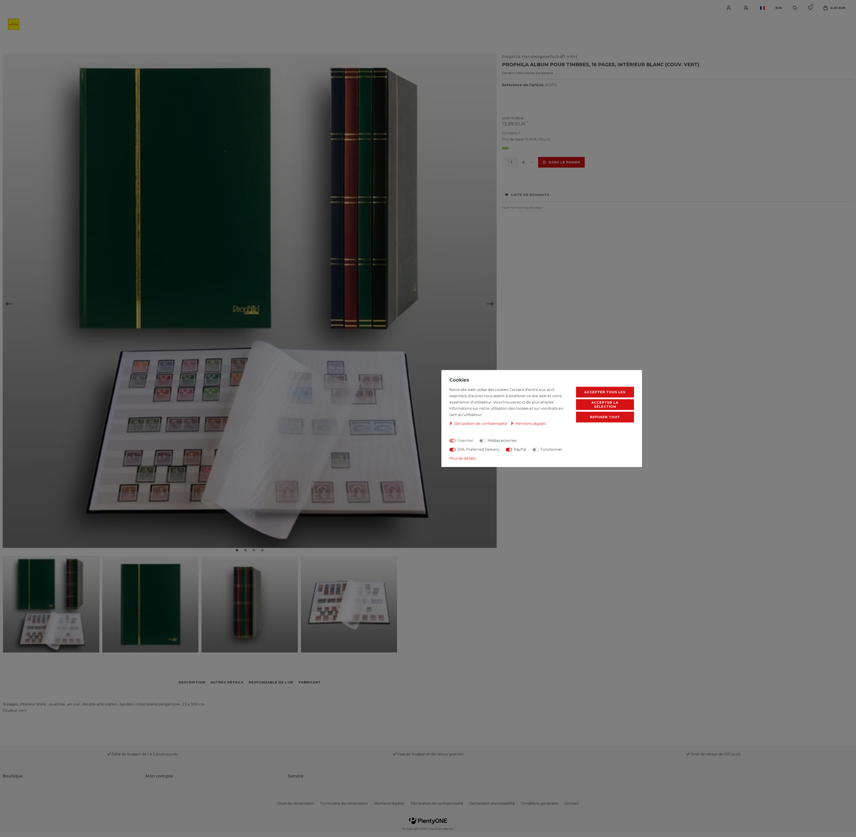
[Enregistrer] (746, 8)
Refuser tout (605, 417)
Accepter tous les (605, 392)
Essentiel (465, 440)
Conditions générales (539, 803)
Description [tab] (192, 682)
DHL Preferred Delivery (478, 449)
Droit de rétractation (296, 803)
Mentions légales (389, 803)
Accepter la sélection (604, 405)
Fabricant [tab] (310, 682)
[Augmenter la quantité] (523, 162)
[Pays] (762, 8)
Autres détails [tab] (226, 682)
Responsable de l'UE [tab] (271, 682)
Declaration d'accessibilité (492, 803)
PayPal (520, 449)
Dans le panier (564, 162)
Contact (571, 803)
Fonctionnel (551, 449)
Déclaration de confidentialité (436, 803)
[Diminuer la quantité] (531, 162)
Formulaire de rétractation (344, 803)
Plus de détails (462, 458)
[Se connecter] (729, 8)
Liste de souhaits (530, 195)
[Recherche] (795, 8)
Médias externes (502, 440)
